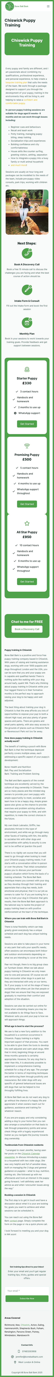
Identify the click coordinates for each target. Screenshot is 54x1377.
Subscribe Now (27, 1298)
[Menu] (48, 6)
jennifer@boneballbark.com (29, 1356)
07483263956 (29, 1351)
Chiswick (25, 1325)
